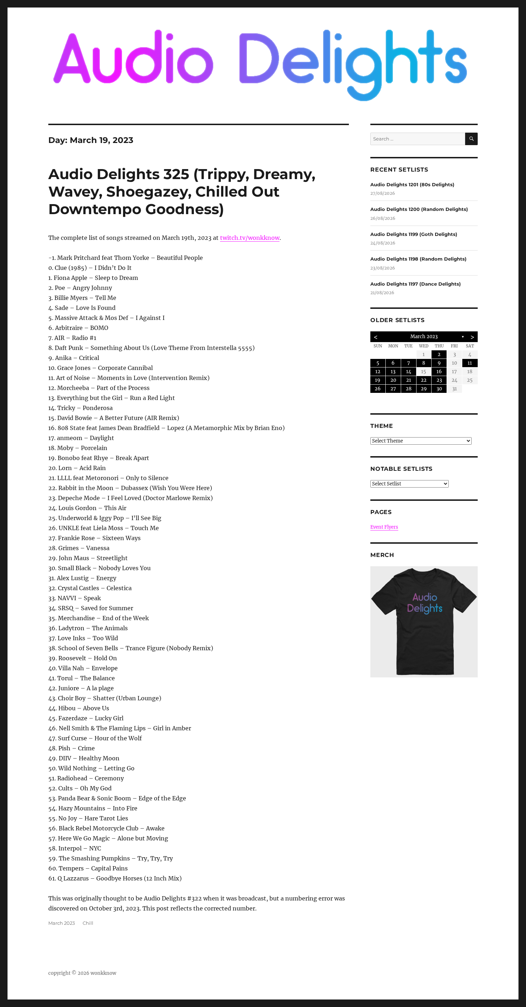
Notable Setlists (401, 468)
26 (378, 389)
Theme (381, 426)
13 (393, 372)
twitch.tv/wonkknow (249, 237)
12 (377, 372)
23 (439, 380)
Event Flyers (384, 527)
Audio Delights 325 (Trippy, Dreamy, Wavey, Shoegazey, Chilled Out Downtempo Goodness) (181, 191)
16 (439, 372)
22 (424, 380)
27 (393, 389)
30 (439, 389)
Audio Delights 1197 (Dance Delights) (415, 284)
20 (393, 380)
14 (408, 372)
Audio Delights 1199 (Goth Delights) (413, 234)
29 (424, 389)
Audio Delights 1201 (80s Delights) (412, 184)
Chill (88, 923)
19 (377, 380)
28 (408, 389)
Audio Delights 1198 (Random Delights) (418, 259)
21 (408, 380)
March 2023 (61, 923)
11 (470, 363)
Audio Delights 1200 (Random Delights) (419, 209)
